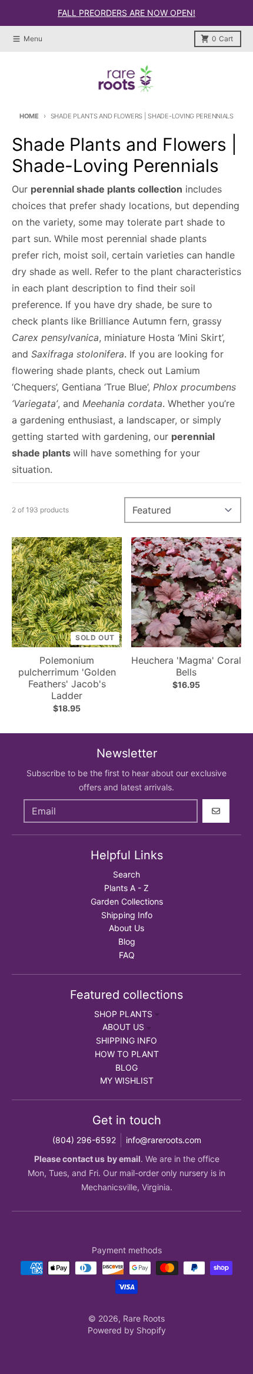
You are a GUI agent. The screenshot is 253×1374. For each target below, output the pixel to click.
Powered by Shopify (127, 1330)
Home (29, 116)
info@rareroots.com (163, 1140)
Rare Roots (144, 1318)
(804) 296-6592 (84, 1140)
